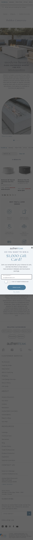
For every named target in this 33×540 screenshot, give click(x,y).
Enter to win (16, 287)
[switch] (8, 281)
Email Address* (7, 275)
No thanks (16, 291)
